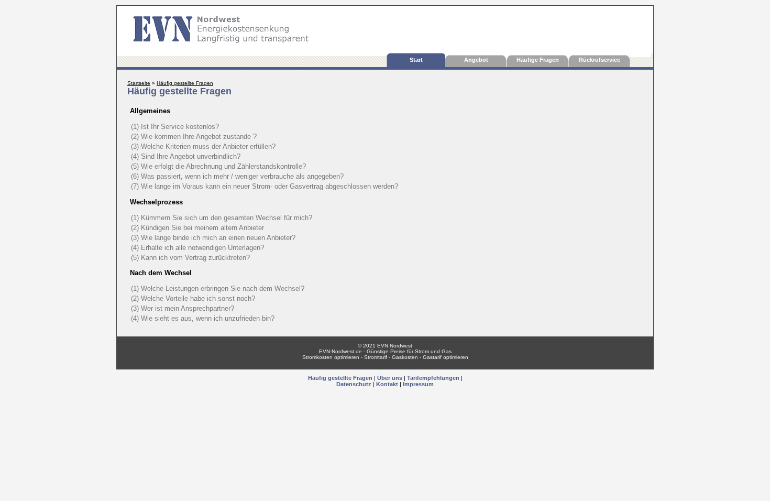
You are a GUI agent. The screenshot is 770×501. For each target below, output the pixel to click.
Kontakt (387, 384)
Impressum (418, 384)
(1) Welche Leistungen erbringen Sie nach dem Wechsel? (217, 288)
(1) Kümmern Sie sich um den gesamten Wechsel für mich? (221, 218)
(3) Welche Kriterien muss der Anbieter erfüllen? (203, 146)
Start (416, 60)
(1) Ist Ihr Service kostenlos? (175, 126)
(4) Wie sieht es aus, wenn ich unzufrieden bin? (202, 318)
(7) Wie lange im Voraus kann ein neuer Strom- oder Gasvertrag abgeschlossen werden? (264, 186)
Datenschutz (353, 384)
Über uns (389, 378)
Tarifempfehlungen (433, 378)
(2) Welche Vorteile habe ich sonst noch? (193, 298)
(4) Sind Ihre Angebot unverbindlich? (185, 156)
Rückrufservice (599, 60)
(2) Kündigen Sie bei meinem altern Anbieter (197, 228)
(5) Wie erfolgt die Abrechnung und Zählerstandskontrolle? (218, 166)
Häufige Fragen (537, 60)
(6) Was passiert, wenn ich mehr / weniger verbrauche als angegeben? (237, 176)
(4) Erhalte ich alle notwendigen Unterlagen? (197, 248)
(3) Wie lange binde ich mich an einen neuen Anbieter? (213, 238)
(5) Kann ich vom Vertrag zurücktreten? (190, 258)
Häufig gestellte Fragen (340, 378)
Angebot (476, 60)
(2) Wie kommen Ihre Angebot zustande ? (194, 136)
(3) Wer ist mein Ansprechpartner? (182, 308)
